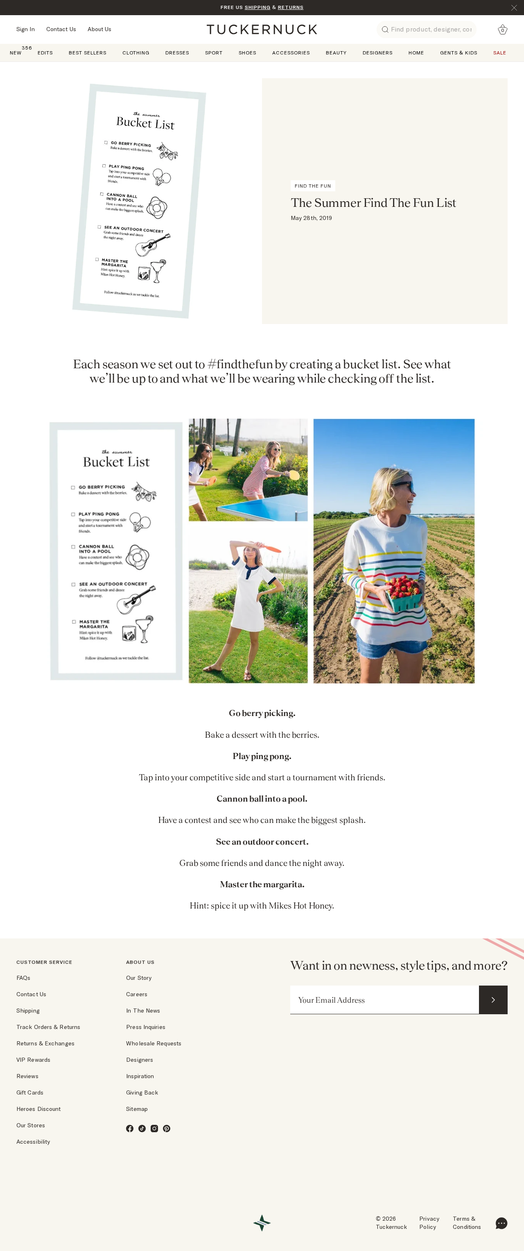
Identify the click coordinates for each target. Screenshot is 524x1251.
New (16, 52)
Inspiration (140, 1076)
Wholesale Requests (153, 1043)
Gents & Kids (458, 53)
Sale (499, 53)
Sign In (25, 29)
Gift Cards (29, 1092)
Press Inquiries (145, 1027)
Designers (378, 53)
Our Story (138, 977)
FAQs (23, 977)
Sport (214, 53)
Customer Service (44, 962)
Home (416, 53)
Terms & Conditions (467, 1223)
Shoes (247, 53)
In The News (143, 1010)
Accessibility (33, 1141)
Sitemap (137, 1109)
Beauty (336, 53)
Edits (45, 53)
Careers (136, 994)
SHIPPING (258, 7)
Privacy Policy (429, 1223)
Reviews (27, 1076)
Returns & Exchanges (45, 1043)
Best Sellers (87, 53)
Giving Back (142, 1092)
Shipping (28, 1010)
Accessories (291, 53)
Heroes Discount (38, 1109)
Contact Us (61, 29)
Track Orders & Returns (48, 1027)
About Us (100, 29)
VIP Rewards (33, 1059)
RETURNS (291, 7)
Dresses (177, 53)
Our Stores (30, 1125)
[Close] (514, 8)
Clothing (135, 53)
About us (140, 962)
